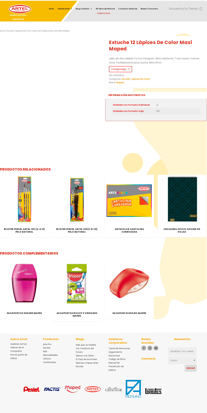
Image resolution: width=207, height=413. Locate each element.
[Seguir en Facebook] (143, 348)
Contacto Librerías (127, 9)
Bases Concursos (149, 9)
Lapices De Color (23, 31)
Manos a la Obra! (85, 355)
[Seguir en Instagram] (149, 348)
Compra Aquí (119, 69)
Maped (120, 82)
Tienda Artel (63, 9)
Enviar (191, 368)
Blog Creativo (82, 9)
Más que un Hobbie (86, 344)
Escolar (10, 31)
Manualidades (50, 355)
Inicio (51, 9)
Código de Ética (117, 359)
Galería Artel (103, 13)
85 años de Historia (105, 9)
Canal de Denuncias (119, 348)
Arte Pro (47, 344)
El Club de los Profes (86, 359)
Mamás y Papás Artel (87, 362)
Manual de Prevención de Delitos (116, 366)
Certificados (49, 362)
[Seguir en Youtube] (156, 348)
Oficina (47, 358)
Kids (45, 351)
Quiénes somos (18, 344)
